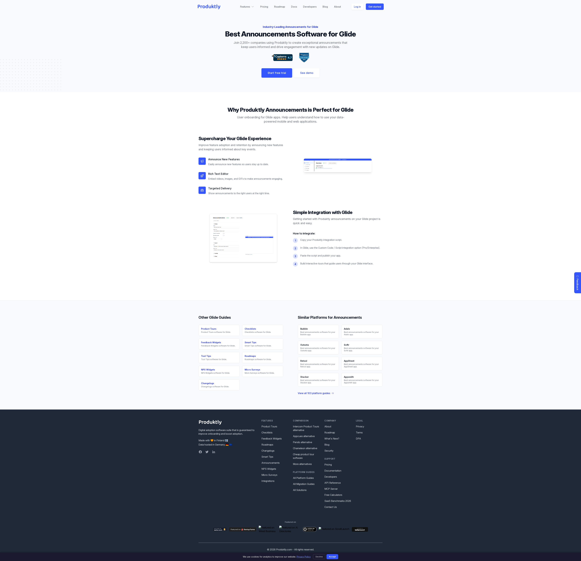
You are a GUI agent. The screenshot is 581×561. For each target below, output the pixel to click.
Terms (359, 432)
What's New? (331, 438)
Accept (332, 556)
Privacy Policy (304, 556)
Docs (294, 6)
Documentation (332, 470)
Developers (310, 6)
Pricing (264, 6)
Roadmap (279, 6)
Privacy (360, 426)
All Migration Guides (304, 483)
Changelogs (267, 450)
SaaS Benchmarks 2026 (337, 500)
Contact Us (330, 506)
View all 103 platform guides (314, 393)
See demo (306, 72)
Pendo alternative (302, 442)
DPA (358, 438)
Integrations (267, 480)
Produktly (208, 7)
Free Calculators (333, 494)
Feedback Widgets (271, 438)
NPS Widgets (268, 468)
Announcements (270, 462)
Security (328, 450)
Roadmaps (267, 444)
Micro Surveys (269, 474)
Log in (357, 6)
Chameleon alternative (305, 448)
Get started (374, 6)
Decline (319, 556)
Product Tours (269, 426)
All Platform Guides (303, 477)
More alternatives (302, 464)
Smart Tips (267, 456)
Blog (325, 6)
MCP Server (331, 488)
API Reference (332, 482)
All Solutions (300, 490)
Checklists (266, 432)
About (337, 6)
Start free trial (277, 72)
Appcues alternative (304, 436)
